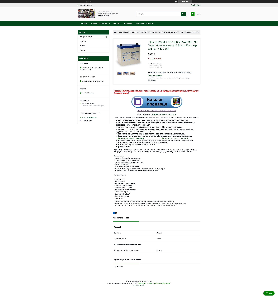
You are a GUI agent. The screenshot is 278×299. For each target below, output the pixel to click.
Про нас (116, 23)
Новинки (83, 50)
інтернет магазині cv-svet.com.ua (164, 114)
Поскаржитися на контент (145, 283)
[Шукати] (183, 14)
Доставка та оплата (144, 23)
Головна (83, 23)
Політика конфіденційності (162, 283)
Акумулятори (124, 32)
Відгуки (82, 45)
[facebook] (114, 213)
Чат (270, 293)
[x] (116, 213)
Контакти (128, 23)
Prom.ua (149, 281)
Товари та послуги (99, 23)
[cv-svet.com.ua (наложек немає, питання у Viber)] (86, 18)
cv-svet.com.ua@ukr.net (89, 117)
